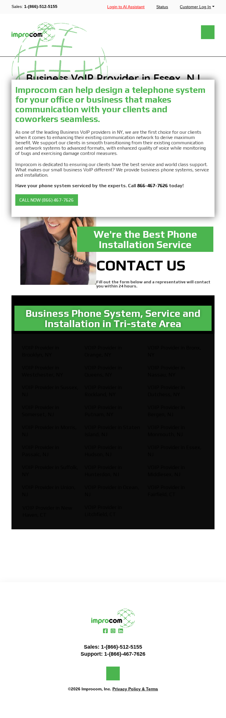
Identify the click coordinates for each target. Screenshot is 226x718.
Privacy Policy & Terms (135, 689)
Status (162, 7)
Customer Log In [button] (195, 7)
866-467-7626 (152, 185)
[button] (46, 200)
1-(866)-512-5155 (40, 6)
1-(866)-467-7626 (124, 654)
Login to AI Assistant (125, 7)
